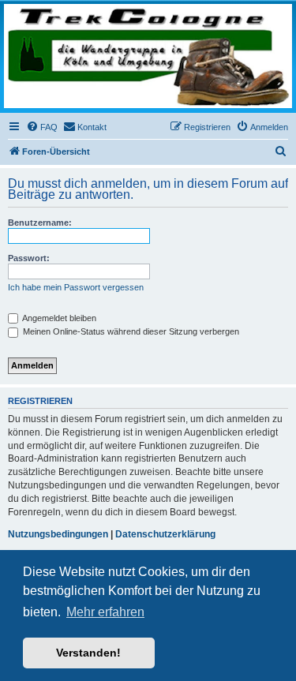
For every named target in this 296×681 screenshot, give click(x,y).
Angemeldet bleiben (58, 318)
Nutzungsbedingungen (58, 534)
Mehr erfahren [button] (105, 612)
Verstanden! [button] (88, 652)
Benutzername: (40, 222)
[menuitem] (42, 127)
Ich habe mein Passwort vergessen (76, 287)
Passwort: (29, 258)
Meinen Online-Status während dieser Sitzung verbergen (130, 331)
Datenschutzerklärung (165, 534)
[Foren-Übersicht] (148, 56)
